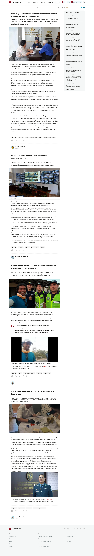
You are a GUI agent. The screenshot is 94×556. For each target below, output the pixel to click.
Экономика (11, 543)
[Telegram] (19, 141)
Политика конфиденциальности (45, 538)
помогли (45, 366)
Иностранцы (47, 373)
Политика (11, 538)
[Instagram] (12, 141)
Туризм (20, 373)
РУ (72, 2)
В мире (11, 546)
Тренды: (11, 7)
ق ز (78, 2)
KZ (67, 2)
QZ (70, 2)
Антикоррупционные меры (44, 543)
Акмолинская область (49, 137)
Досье (35, 7)
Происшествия (12, 536)
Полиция (20, 247)
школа (42, 247)
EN (74, 2)
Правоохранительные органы (33, 137)
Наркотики (21, 508)
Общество (20, 137)
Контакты (69, 538)
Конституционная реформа (51, 7)
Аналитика (50, 2)
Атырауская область (29, 373)
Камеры (27, 247)
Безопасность (35, 247)
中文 (76, 2)
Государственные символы (44, 541)
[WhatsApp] (16, 141)
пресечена (49, 499)
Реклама (69, 541)
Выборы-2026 (61, 7)
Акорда (15, 7)
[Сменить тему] (63, 2)
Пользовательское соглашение (45, 536)
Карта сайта (70, 536)
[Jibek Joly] (77, 7)
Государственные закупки (44, 546)
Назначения (21, 7)
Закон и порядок (29, 7)
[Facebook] (23, 141)
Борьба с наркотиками (39, 508)
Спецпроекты (40, 7)
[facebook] (71, 528)
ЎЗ (80, 2)
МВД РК (14, 137)
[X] (27, 141)
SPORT (57, 2)
